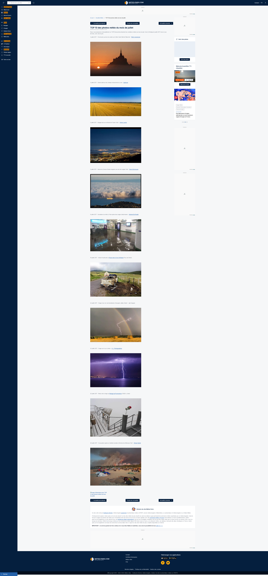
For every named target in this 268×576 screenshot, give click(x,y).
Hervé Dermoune (133, 169)
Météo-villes (129, 559)
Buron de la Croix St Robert (116, 257)
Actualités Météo (99, 17)
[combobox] (19, 2)
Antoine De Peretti (133, 214)
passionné (123, 513)
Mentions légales (129, 569)
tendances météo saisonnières (126, 519)
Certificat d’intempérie (131, 557)
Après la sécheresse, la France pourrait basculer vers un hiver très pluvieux (184, 110)
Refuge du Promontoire (115, 393)
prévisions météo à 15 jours (157, 517)
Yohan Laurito (123, 122)
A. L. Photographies (117, 348)
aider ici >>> (159, 525)
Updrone (125, 82)
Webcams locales (184, 84)
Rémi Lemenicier (135, 37)
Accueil (92, 17)
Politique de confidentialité (142, 569)
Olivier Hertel (137, 443)
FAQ (127, 562)
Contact (257, 2)
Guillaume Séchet (108, 513)
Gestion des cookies (155, 569)
